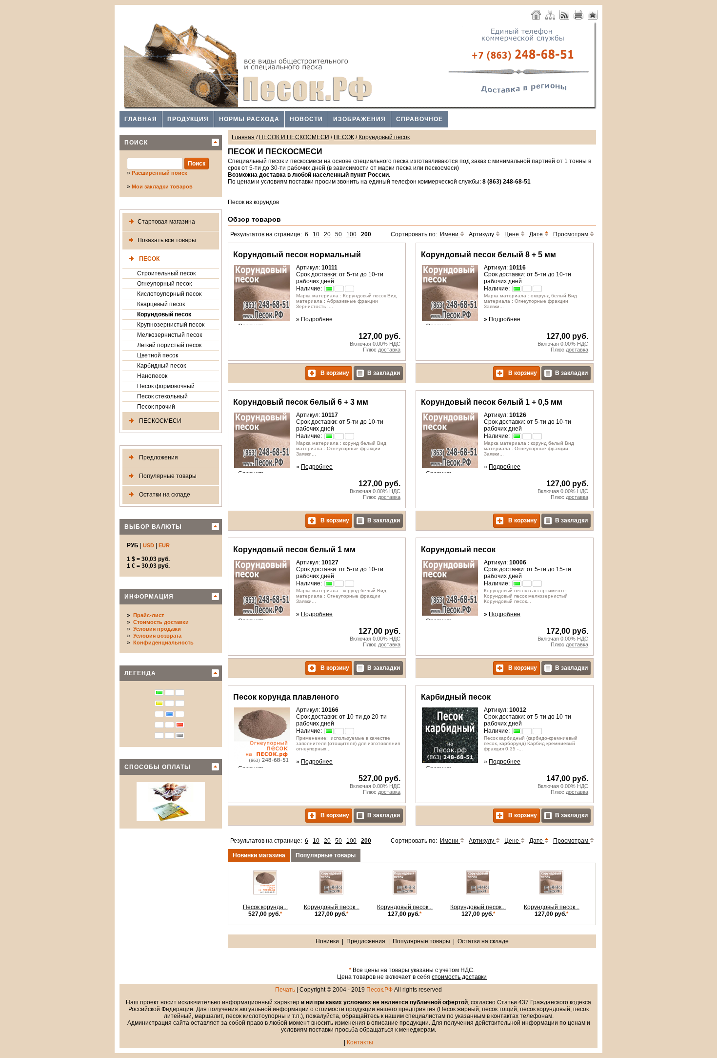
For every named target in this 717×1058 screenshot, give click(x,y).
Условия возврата (157, 636)
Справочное (419, 119)
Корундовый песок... (331, 907)
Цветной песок (157, 355)
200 (366, 234)
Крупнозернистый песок (170, 324)
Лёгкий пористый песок (169, 345)
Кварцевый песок (161, 304)
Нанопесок (152, 376)
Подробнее (317, 319)
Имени (450, 234)
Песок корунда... (265, 907)
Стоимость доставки (161, 622)
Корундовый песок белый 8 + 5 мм (488, 254)
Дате (536, 234)
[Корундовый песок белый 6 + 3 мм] (478, 892)
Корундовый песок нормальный (297, 254)
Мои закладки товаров (162, 186)
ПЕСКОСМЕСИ (159, 420)
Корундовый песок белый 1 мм (294, 549)
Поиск (136, 142)
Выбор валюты (153, 526)
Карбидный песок (161, 365)
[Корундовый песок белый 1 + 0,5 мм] (405, 892)
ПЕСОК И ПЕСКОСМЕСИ (294, 137)
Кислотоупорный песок (169, 293)
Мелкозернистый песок (169, 335)
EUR (164, 545)
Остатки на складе (164, 494)
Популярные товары (167, 476)
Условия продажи (157, 629)
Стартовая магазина (166, 221)
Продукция (188, 119)
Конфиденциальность (163, 642)
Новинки (327, 941)
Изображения (359, 119)
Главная (140, 119)
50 (338, 234)
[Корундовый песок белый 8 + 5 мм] (551, 892)
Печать (285, 989)
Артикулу (482, 234)
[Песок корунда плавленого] (265, 892)
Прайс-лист (148, 615)
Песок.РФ (379, 989)
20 (327, 234)
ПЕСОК (148, 258)
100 (351, 234)
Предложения (158, 457)
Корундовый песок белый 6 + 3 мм (300, 402)
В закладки (383, 373)
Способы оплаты (157, 767)
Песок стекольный (162, 396)
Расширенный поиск (159, 173)
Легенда (140, 673)
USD (148, 545)
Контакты (360, 1042)
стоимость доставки (459, 977)
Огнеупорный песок (164, 283)
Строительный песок (166, 273)
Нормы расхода (249, 119)
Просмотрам (571, 234)
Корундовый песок (164, 314)
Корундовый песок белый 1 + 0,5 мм (491, 402)
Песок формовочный (166, 386)
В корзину (334, 373)
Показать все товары (167, 240)
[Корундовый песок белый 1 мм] (331, 892)
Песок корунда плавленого (286, 697)
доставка (389, 350)
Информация (149, 596)
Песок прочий (156, 406)
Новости (306, 119)
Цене (512, 234)
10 (316, 234)
